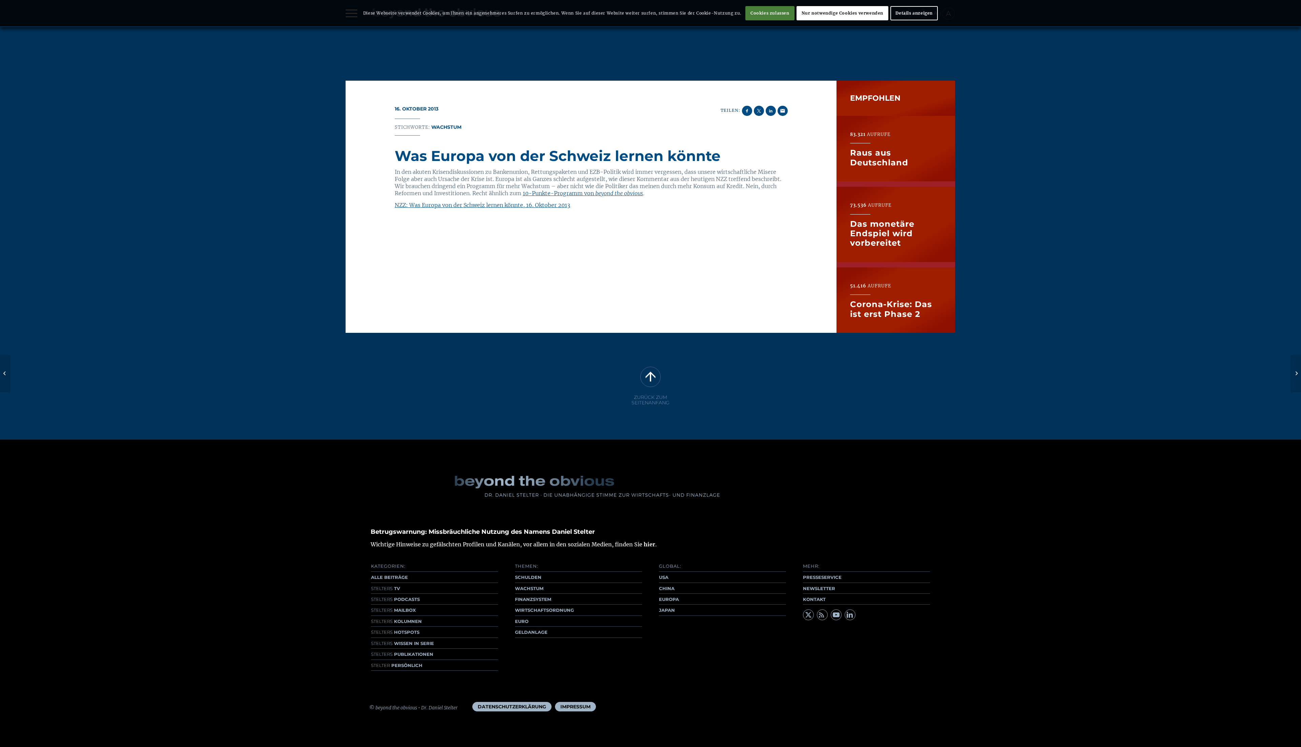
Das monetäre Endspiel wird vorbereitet (882, 233)
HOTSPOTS (395, 632)
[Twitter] (808, 614)
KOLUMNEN (396, 621)
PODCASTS (395, 599)
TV (385, 588)
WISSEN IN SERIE (402, 643)
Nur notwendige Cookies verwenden (842, 13)
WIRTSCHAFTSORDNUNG (544, 610)
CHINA (667, 588)
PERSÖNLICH (396, 665)
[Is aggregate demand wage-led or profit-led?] (5, 373)
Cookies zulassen (769, 13)
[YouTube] (836, 614)
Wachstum (446, 127)
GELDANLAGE (531, 632)
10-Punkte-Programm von (583, 193)
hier (649, 544)
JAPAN (667, 610)
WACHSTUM (529, 588)
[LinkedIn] (850, 614)
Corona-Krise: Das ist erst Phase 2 (891, 309)
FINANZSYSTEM (533, 599)
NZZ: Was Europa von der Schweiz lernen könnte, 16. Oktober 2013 (482, 205)
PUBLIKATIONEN (402, 654)
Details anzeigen (914, 13)
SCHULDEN (528, 577)
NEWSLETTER (819, 588)
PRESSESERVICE (822, 577)
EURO (522, 621)
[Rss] (822, 614)
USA (663, 577)
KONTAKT (814, 599)
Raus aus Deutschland (879, 157)
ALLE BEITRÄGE (389, 577)
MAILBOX (393, 610)
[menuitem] (512, 706)
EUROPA (669, 599)
